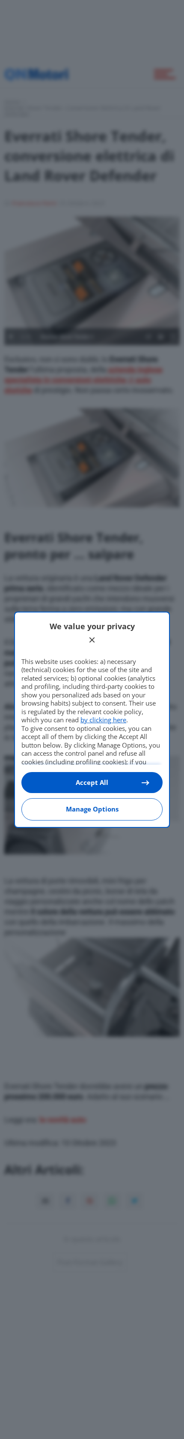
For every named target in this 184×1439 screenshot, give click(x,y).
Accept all (92, 782)
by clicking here (103, 719)
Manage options (92, 809)
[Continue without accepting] (92, 640)
